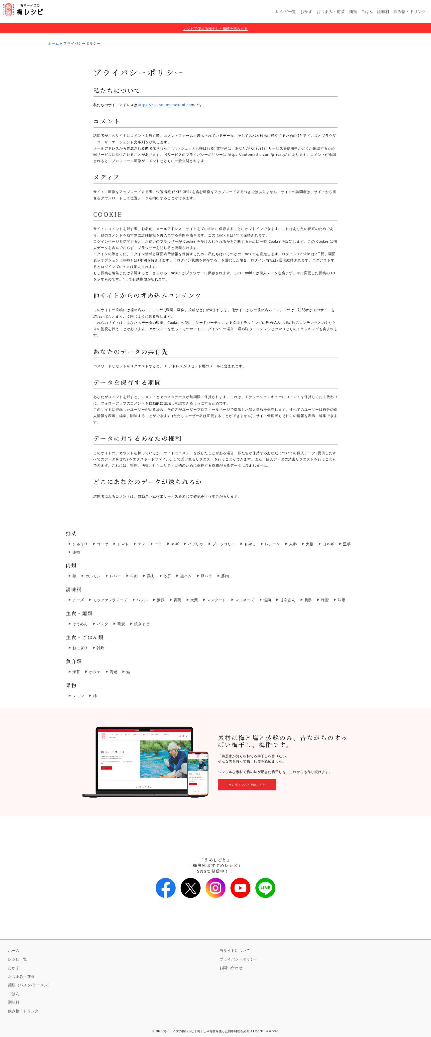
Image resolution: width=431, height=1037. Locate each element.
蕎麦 (121, 623)
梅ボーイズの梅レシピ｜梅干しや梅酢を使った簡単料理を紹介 (23, 9)
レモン (78, 695)
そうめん (80, 623)
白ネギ (328, 543)
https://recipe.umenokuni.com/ (167, 104)
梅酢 (308, 599)
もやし (250, 543)
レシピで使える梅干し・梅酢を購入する (215, 28)
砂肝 (167, 575)
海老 (113, 671)
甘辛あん (287, 599)
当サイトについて (234, 950)
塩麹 (267, 599)
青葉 (177, 599)
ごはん (13, 993)
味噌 (341, 599)
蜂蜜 (325, 599)
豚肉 (225, 575)
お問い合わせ (230, 967)
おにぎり (80, 647)
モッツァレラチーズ (110, 599)
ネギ (175, 543)
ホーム (53, 43)
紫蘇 (161, 599)
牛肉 (134, 575)
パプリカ (195, 543)
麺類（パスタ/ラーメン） (30, 984)
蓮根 (76, 552)
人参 (293, 543)
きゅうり (80, 543)
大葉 (194, 599)
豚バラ (206, 575)
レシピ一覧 (17, 959)
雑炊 (101, 647)
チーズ (78, 599)
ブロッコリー (223, 543)
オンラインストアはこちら (247, 785)
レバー (115, 575)
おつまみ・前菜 (21, 976)
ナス (141, 543)
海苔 (76, 671)
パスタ (102, 623)
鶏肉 (151, 575)
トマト (123, 543)
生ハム (186, 575)
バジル (142, 599)
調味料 (13, 1002)
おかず (13, 967)
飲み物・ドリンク (23, 1010)
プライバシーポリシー (238, 959)
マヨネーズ (244, 599)
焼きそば (141, 623)
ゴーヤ (102, 543)
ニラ (158, 543)
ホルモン (93, 575)
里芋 (347, 543)
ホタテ (95, 671)
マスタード (216, 599)
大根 (310, 543)
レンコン (272, 543)
